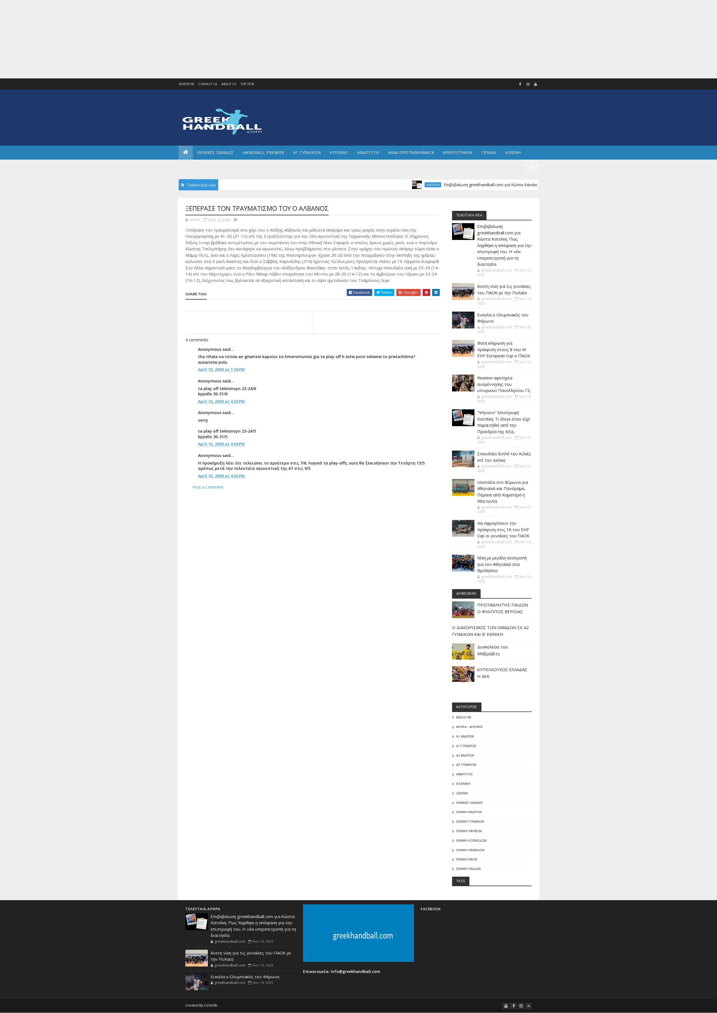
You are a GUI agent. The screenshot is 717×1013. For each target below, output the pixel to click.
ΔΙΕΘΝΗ (462, 793)
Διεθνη (513, 152)
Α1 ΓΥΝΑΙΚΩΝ (307, 152)
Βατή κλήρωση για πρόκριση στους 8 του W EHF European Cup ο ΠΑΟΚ (503, 349)
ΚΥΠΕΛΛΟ (339, 152)
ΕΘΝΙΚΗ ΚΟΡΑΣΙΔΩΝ (471, 840)
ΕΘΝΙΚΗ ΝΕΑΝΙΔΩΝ (470, 850)
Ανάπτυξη (464, 774)
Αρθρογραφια (457, 152)
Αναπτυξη (368, 152)
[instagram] (528, 84)
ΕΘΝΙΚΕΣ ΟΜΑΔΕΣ (215, 152)
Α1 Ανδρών (465, 736)
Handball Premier (263, 152)
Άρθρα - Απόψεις (469, 727)
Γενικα (488, 152)
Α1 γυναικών (466, 746)
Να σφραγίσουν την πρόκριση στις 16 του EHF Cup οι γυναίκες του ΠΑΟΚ (503, 529)
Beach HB (463, 717)
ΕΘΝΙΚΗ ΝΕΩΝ (466, 859)
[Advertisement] (168, 39)
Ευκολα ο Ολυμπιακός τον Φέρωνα (245, 976)
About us (228, 84)
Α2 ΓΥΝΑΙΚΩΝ (466, 764)
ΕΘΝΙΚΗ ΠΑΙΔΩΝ (468, 869)
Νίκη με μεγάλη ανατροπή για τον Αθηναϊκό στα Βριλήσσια (502, 564)
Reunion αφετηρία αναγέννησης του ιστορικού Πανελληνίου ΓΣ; (504, 384)
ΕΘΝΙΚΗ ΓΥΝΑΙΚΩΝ (470, 821)
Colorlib (210, 1005)
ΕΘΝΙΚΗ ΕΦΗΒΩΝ (469, 831)
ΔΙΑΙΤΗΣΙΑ (410, 185)
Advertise (186, 84)
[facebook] (520, 84)
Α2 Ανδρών (465, 755)
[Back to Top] (528, 1006)
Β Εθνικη (463, 783)
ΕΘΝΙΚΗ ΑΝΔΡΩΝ (469, 812)
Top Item (247, 84)
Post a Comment (208, 487)
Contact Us (207, 84)
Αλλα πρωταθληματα (411, 152)
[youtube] (535, 84)
